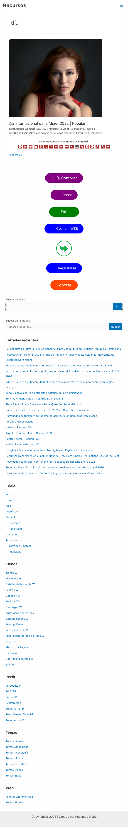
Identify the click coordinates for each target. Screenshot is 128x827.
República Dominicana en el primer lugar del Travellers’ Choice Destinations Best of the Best (62, 455)
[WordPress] (77, 146)
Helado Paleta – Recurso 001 (23, 444)
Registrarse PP (14, 702)
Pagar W (11, 641)
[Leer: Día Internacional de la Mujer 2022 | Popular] (55, 77)
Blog (8, 505)
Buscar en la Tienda (18, 320)
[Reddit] (30, 146)
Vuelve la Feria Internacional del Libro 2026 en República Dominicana (48, 410)
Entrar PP (11, 697)
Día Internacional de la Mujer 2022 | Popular (47, 123)
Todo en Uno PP (15, 720)
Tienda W (11, 572)
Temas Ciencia (15, 769)
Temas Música (14, 758)
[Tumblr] (46, 146)
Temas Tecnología (17, 752)
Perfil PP (11, 691)
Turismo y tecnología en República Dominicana (34, 398)
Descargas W (14, 607)
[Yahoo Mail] (51, 146)
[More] (108, 146)
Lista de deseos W (17, 618)
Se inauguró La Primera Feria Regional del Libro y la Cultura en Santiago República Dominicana (63, 348)
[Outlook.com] (92, 146)
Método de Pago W (17, 647)
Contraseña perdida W (19, 658)
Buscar (115, 326)
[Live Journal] (102, 146)
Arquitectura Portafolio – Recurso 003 (29, 433)
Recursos (14, 5)
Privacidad (15, 551)
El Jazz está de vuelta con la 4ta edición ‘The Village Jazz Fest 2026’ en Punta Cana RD (59, 365)
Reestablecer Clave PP (19, 714)
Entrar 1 (10, 517)
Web (11, 500)
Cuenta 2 (14, 523)
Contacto (11, 534)
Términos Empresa (20, 545)
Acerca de (12, 511)
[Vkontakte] (61, 146)
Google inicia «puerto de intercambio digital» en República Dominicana (49, 450)
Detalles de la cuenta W (20, 584)
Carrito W (11, 653)
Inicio (9, 494)
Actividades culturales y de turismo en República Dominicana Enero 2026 (50, 461)
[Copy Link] (82, 146)
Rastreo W (12, 590)
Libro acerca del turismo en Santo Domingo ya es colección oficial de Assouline (54, 473)
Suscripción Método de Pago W (25, 635)
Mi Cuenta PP (14, 685)
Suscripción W (14, 624)
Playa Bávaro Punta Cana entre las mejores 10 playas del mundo (45, 404)
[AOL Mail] (66, 146)
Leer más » (15, 154)
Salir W (10, 664)
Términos (11, 540)
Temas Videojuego (17, 746)
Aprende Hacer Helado (19, 421)
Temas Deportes (16, 764)
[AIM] (97, 146)
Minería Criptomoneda (19, 796)
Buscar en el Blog (16, 299)
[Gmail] (87, 146)
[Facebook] (20, 146)
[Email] (56, 146)
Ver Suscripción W (17, 630)
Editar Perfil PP (15, 708)
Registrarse (16, 528)
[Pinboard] (71, 146)
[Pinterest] (41, 146)
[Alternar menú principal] (121, 5)
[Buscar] (117, 306)
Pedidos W (12, 601)
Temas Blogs (13, 775)
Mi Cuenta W (14, 578)
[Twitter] (25, 146)
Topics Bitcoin (14, 741)
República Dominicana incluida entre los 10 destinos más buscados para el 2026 (55, 467)
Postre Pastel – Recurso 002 (23, 438)
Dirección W (13, 595)
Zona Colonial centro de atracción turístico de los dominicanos (44, 392)
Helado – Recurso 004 (19, 427)
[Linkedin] (35, 146)
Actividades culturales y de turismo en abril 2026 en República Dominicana (51, 415)
